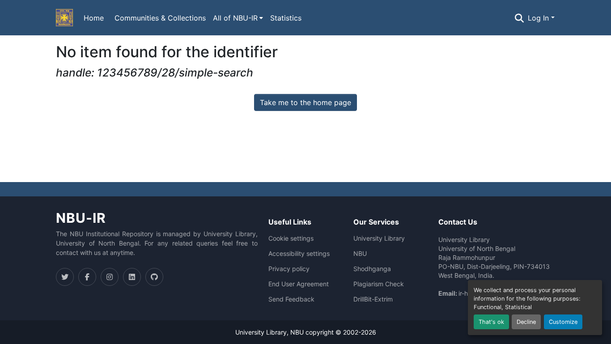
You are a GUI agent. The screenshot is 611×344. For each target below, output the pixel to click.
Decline (526, 322)
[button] (64, 18)
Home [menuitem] (94, 17)
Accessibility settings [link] (299, 254)
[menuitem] (238, 17)
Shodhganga (372, 269)
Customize (563, 322)
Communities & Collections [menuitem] (160, 17)
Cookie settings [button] (291, 238)
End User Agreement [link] (298, 284)
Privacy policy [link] (289, 269)
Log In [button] (539, 17)
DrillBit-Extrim (373, 299)
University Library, (262, 332)
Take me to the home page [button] (305, 102)
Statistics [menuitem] (285, 17)
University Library (379, 238)
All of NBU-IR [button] (235, 17)
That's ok (491, 322)
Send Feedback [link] (291, 299)
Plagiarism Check (378, 284)
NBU (360, 254)
